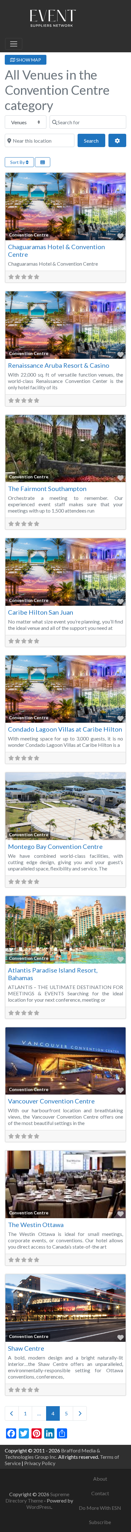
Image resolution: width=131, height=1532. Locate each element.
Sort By (18, 162)
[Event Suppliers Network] (52, 19)
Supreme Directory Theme (37, 1497)
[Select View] (42, 162)
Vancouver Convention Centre (51, 1101)
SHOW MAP (28, 59)
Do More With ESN (100, 1508)
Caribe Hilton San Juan (40, 612)
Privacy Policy (39, 1463)
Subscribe (100, 1522)
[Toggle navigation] (13, 44)
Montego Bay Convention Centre (55, 846)
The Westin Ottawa (36, 1224)
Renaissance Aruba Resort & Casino (58, 365)
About (100, 1479)
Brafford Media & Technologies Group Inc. (52, 1453)
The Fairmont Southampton (47, 488)
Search (94, 140)
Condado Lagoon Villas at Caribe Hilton (65, 729)
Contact (100, 1493)
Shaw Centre (26, 1348)
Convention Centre (28, 234)
